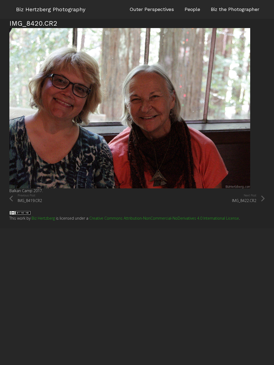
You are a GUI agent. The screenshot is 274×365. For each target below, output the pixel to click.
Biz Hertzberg (43, 218)
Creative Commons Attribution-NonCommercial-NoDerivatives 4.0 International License (164, 218)
